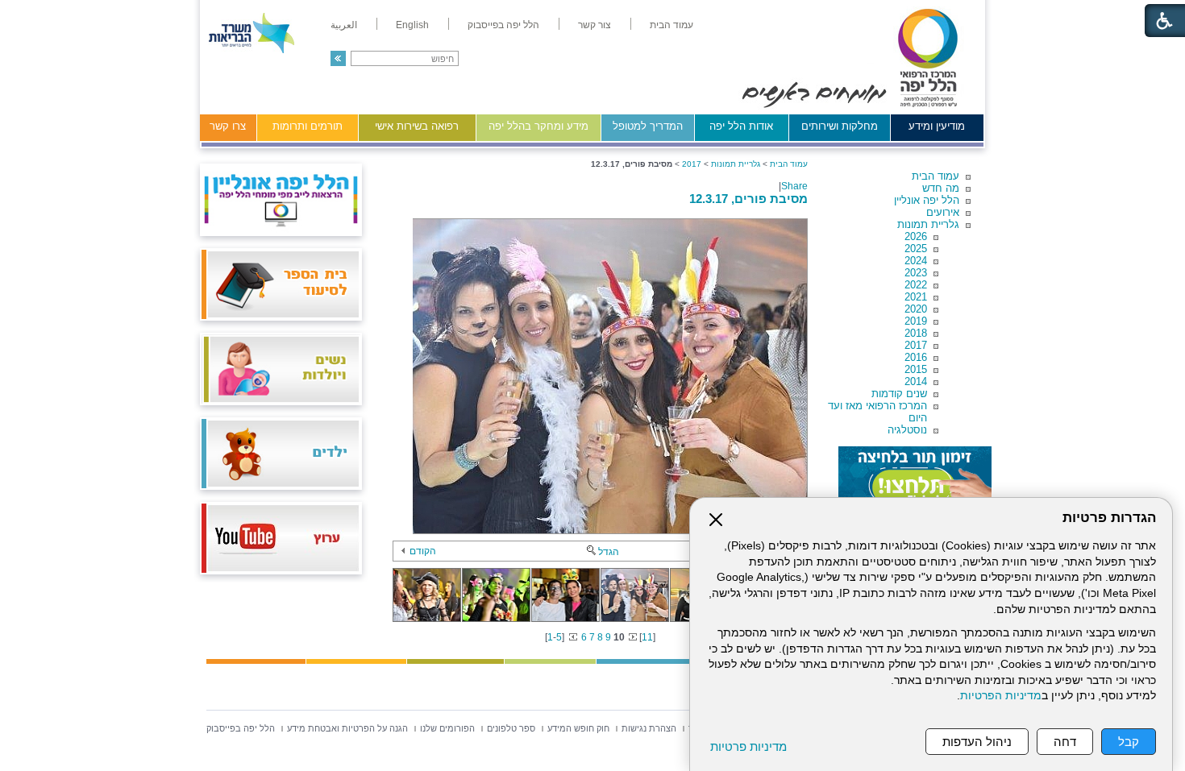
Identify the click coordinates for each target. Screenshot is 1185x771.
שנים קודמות (899, 394)
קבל (1128, 741)
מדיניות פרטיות (748, 746)
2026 (915, 236)
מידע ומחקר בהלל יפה (538, 126)
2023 (915, 273)
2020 (915, 309)
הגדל (608, 552)
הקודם (423, 551)
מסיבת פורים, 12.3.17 (748, 198)
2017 (915, 345)
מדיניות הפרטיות (1001, 696)
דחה (1065, 741)
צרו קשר (228, 126)
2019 (915, 321)
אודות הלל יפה (741, 126)
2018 (915, 333)
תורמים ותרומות (307, 126)
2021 (915, 297)
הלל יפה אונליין (926, 200)
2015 (915, 369)
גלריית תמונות (928, 224)
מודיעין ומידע (936, 126)
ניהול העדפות (977, 741)
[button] (338, 58)
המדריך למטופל (648, 126)
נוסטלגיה (907, 430)
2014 (915, 381)
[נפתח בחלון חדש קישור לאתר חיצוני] (915, 478)
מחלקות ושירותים (839, 126)
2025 (915, 248)
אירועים (942, 212)
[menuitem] (671, 25)
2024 (915, 261)
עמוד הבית (935, 176)
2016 (915, 357)
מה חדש (940, 188)
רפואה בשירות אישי (417, 126)
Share (794, 186)
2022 (915, 285)
